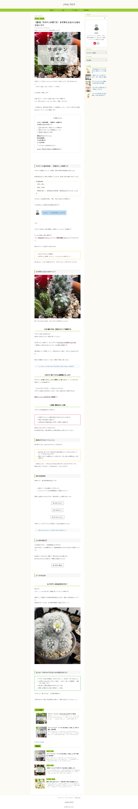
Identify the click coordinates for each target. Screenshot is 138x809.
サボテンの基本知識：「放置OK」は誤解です (49, 122)
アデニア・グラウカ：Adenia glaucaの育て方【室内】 (62, 714)
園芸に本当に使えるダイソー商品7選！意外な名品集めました (52, 530)
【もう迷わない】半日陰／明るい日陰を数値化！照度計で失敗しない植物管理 (56, 366)
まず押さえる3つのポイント (44, 124)
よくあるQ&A (41, 142)
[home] (98, 43)
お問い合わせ (77, 797)
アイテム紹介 (75, 10)
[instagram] (94, 43)
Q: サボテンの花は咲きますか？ (47, 145)
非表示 (60, 118)
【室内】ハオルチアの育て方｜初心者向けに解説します (60, 768)
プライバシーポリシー (69, 797)
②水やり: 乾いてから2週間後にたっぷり (49, 130)
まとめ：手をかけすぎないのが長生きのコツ (49, 149)
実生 (63, 10)
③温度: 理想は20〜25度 (45, 132)
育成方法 (52, 10)
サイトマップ (60, 797)
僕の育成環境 (40, 138)
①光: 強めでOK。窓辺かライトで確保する (50, 127)
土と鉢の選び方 (41, 140)
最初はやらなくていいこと (44, 136)
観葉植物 (42, 742)
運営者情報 (86, 10)
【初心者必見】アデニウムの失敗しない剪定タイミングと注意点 (99, 71)
